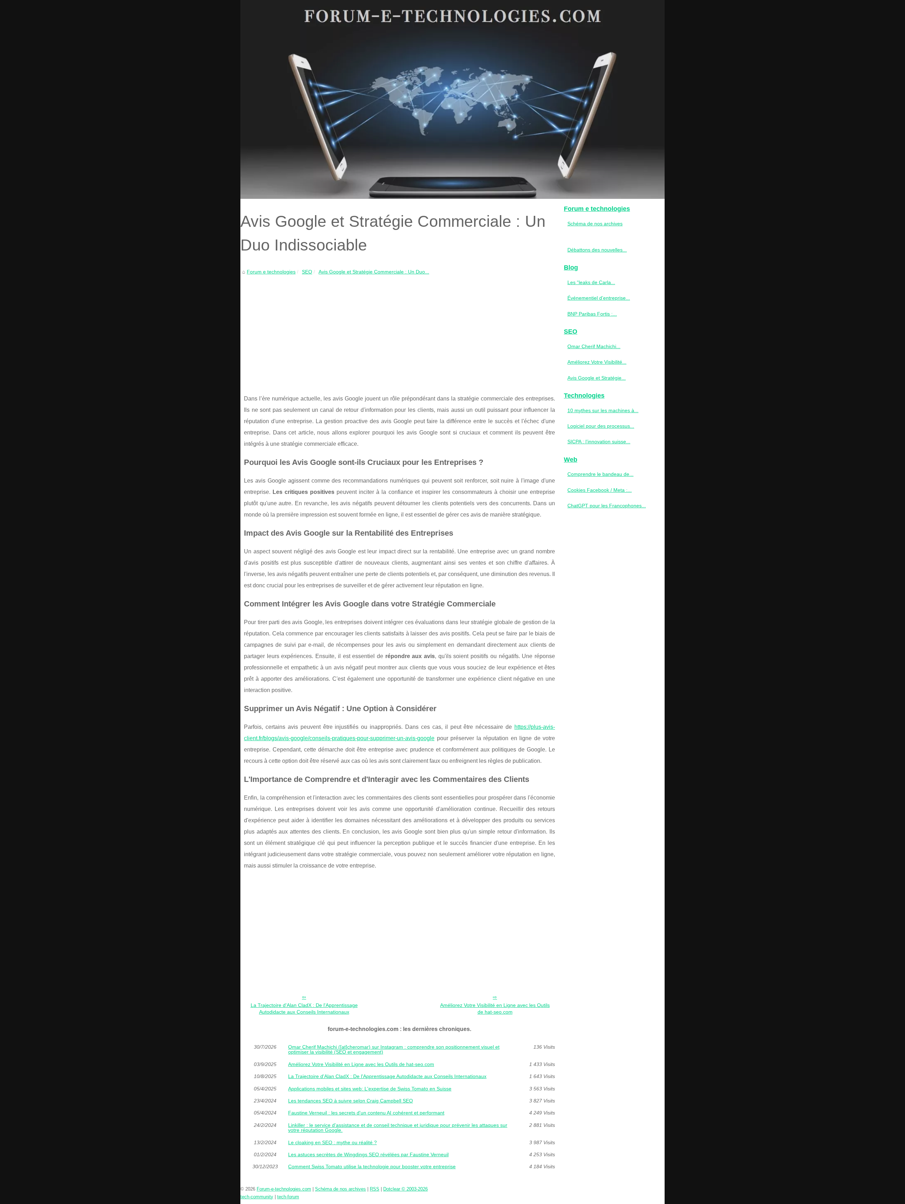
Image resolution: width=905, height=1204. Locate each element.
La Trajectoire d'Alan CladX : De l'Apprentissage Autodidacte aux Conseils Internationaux (304, 1008)
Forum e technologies (271, 272)
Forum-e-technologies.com (284, 1189)
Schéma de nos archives (595, 223)
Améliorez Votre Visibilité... (596, 362)
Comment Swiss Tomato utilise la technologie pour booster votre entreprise (372, 1166)
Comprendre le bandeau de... (600, 474)
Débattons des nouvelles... (597, 250)
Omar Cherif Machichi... (593, 346)
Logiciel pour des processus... (600, 426)
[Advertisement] (399, 329)
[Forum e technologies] (452, 99)
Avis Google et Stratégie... (596, 378)
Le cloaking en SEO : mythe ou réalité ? (332, 1142)
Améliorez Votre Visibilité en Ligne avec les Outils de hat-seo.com (495, 1008)
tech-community (256, 1196)
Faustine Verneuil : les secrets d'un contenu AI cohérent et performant (366, 1112)
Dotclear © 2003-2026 (405, 1189)
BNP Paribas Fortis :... (592, 314)
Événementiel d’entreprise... (598, 298)
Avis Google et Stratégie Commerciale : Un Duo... (374, 272)
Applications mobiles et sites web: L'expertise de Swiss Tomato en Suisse (369, 1088)
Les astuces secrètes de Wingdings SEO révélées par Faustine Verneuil (368, 1154)
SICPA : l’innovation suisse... (598, 441)
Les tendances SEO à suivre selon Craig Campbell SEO (350, 1100)
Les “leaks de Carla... (591, 282)
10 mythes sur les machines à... (602, 410)
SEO (307, 272)
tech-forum (288, 1196)
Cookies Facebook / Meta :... (599, 490)
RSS (374, 1189)
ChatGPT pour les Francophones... (606, 505)
